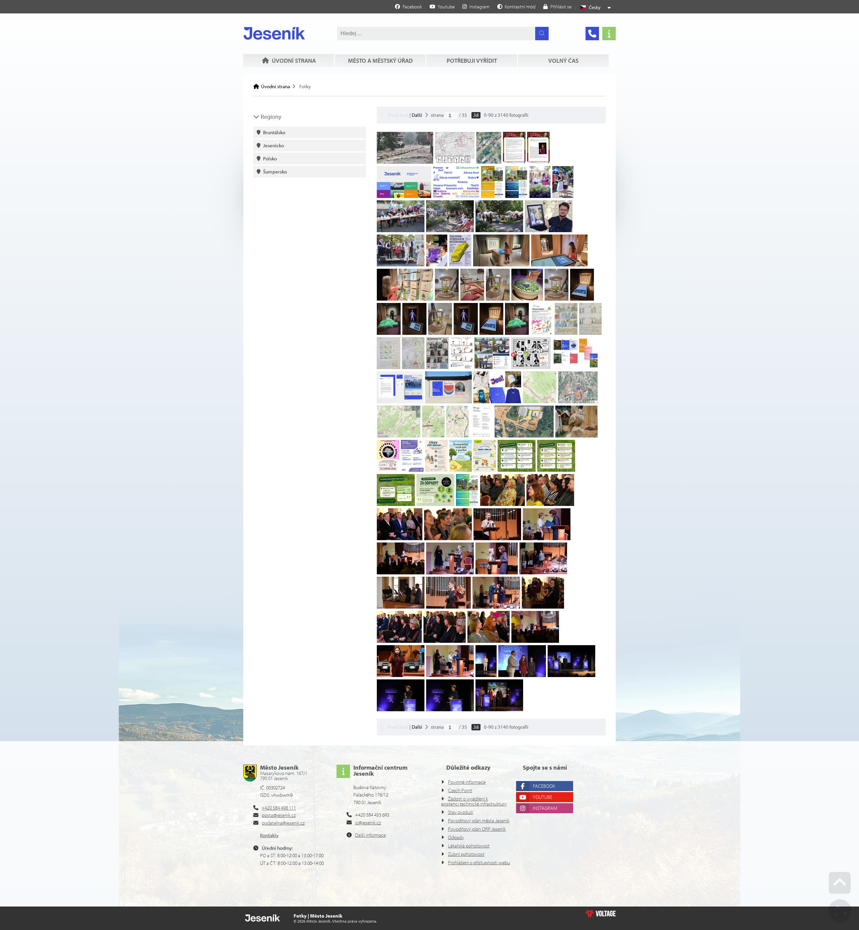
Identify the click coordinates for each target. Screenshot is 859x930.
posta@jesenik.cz (279, 815)
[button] (516, 6)
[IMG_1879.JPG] (436, 264)
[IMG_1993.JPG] (562, 196)
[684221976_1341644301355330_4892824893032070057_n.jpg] (517, 470)
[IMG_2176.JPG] (400, 230)
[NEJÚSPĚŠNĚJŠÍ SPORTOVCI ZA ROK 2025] (486, 675)
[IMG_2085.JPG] (450, 230)
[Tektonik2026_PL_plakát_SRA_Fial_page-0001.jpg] (460, 264)
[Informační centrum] (609, 33)
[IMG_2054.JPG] (548, 230)
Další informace (370, 835)
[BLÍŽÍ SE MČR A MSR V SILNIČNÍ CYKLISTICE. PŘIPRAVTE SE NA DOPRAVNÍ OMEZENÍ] (539, 401)
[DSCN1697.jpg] (576, 435)
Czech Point (460, 790)
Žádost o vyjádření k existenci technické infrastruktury (474, 801)
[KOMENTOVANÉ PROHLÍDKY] (492, 196)
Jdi (476, 115)
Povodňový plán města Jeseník (478, 820)
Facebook (544, 786)
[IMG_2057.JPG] (540, 196)
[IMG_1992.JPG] (400, 264)
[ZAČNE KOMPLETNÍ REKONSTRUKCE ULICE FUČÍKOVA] (405, 162)
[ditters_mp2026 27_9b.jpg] (538, 162)
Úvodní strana (274, 33)
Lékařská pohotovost (469, 845)
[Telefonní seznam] (592, 33)
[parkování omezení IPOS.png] (524, 435)
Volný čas (563, 60)
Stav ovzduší (460, 812)
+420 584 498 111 (279, 808)
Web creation (601, 913)
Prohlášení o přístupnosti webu (479, 862)
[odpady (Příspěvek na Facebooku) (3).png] (556, 470)
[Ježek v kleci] (556, 299)
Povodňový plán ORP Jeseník (477, 829)
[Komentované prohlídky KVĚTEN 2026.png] (467, 504)
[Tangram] (472, 299)
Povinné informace (467, 782)
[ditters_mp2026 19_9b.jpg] (514, 162)
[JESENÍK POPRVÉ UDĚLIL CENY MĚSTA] (502, 504)
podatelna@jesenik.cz (283, 823)
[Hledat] (542, 33)
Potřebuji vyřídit (472, 60)
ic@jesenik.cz (368, 822)
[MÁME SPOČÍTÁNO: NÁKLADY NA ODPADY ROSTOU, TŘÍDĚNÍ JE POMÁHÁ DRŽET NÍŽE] (396, 504)
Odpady (456, 837)
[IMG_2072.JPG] (499, 230)
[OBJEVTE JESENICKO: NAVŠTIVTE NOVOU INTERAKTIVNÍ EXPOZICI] (501, 264)
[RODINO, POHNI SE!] (388, 470)
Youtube (542, 797)
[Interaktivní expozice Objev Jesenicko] (582, 299)
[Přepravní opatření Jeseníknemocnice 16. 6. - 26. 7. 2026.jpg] (541, 333)
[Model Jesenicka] (517, 333)
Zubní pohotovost (466, 854)
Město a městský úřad (380, 60)
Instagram (545, 808)
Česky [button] (595, 7)
